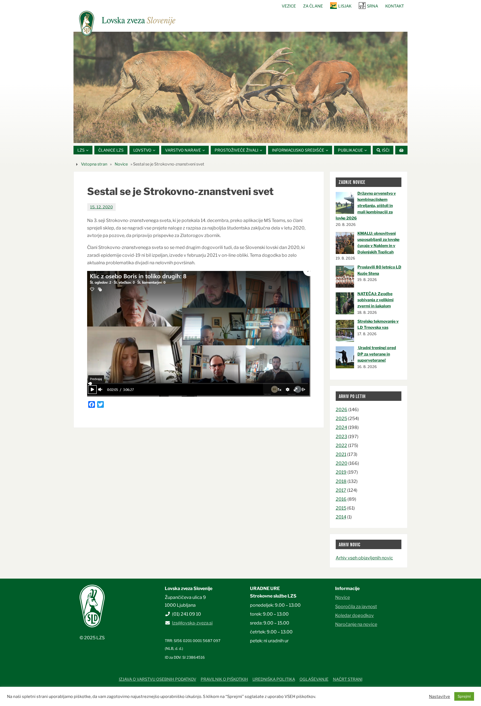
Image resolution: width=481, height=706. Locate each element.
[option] (240, 87)
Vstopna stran (94, 164)
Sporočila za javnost (356, 606)
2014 (341, 517)
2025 (341, 418)
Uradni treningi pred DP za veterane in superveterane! (376, 353)
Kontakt (394, 6)
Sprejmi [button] (464, 696)
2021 (341, 454)
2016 (341, 499)
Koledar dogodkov (354, 615)
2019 (341, 472)
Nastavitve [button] (439, 696)
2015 (341, 508)
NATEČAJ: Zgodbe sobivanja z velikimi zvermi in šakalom (375, 299)
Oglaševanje (314, 679)
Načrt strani (347, 679)
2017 (341, 490)
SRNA (372, 6)
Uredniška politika (273, 679)
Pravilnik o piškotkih (224, 679)
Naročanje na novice (356, 624)
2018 (341, 481)
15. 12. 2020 (101, 207)
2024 (341, 427)
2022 (341, 445)
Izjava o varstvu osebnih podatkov (157, 679)
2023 (341, 436)
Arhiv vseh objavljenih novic (364, 558)
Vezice (289, 6)
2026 (341, 409)
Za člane (313, 6)
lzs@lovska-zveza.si (192, 623)
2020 (341, 463)
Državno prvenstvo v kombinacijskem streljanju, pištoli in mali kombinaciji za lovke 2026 (366, 206)
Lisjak (345, 6)
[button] (223, 136)
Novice (121, 164)
